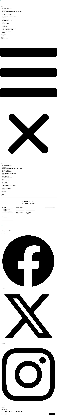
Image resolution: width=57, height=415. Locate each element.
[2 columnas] (48, 207)
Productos (26, 203)
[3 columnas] (50, 207)
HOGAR (3, 22)
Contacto (2, 37)
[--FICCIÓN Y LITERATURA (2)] (7, 211)
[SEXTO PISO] (7, 217)
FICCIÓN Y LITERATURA (5, 19)
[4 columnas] (52, 207)
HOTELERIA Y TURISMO (5, 23)
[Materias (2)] (7, 210)
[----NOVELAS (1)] (7, 212)
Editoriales (2, 35)
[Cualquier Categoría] (7, 209)
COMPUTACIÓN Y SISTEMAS (6, 13)
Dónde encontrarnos (4, 38)
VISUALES (3, 32)
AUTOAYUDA (4, 10)
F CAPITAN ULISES (28, 212)
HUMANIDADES (4, 25)
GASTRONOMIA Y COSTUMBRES (7, 20)
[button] (28, 101)
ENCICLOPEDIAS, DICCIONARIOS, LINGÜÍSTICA (9, 16)
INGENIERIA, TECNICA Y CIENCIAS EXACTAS (8, 28)
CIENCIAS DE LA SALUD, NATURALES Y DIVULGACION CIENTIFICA (12, 11)
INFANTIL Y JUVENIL (5, 26)
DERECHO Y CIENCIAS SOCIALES (7, 14)
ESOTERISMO (4, 17)
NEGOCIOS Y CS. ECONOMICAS (6, 31)
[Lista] (46, 207)
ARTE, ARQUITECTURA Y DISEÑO (7, 8)
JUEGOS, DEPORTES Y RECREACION (7, 29)
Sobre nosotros (3, 34)
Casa (23, 203)
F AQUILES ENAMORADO (19, 212)
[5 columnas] (54, 207)
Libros (2, 6)
